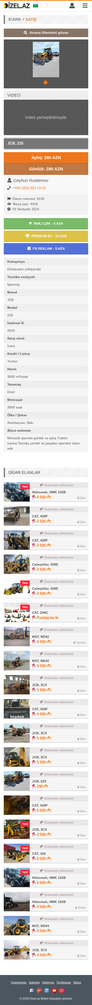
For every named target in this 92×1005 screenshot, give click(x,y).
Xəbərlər (34, 982)
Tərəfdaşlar (63, 982)
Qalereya (48, 982)
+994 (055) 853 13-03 (29, 188)
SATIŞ (31, 19)
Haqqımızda (18, 982)
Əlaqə (77, 982)
